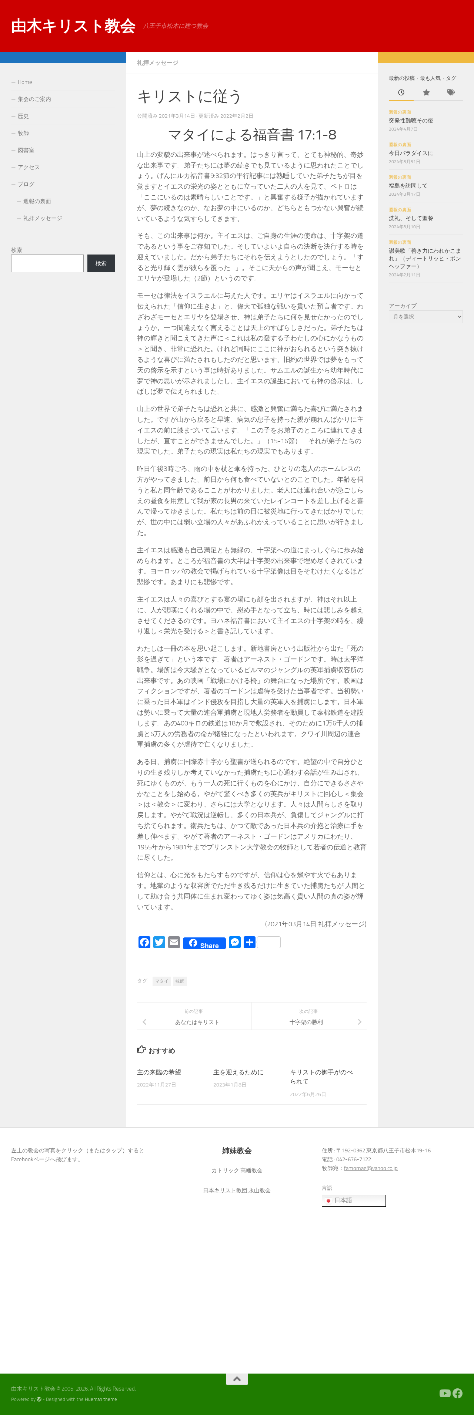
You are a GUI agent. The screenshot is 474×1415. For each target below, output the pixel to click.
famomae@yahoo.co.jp (371, 1168)
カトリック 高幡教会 (237, 1170)
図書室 (26, 150)
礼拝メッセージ (157, 62)
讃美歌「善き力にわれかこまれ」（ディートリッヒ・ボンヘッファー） (425, 258)
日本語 (342, 1200)
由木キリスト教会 (73, 26)
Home (25, 82)
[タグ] (450, 93)
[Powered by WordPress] (39, 1399)
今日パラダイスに (411, 153)
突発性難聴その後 (411, 120)
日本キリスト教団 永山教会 (237, 1190)
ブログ (26, 184)
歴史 (23, 116)
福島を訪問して (408, 185)
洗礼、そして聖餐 (411, 218)
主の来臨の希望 (159, 1072)
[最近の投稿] (401, 93)
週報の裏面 (37, 201)
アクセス (29, 167)
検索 (16, 250)
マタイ (161, 981)
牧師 (180, 981)
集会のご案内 (34, 99)
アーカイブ (403, 306)
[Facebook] (458, 1393)
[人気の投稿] (426, 93)
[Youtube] (444, 1393)
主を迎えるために (238, 1072)
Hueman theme (101, 1399)
